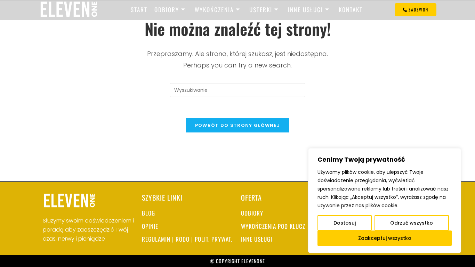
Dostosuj (344, 222)
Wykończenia (214, 9)
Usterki (260, 9)
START (139, 9)
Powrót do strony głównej (237, 125)
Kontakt (351, 9)
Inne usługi (305, 9)
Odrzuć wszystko (411, 222)
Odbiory (166, 9)
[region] (384, 200)
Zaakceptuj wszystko (384, 238)
